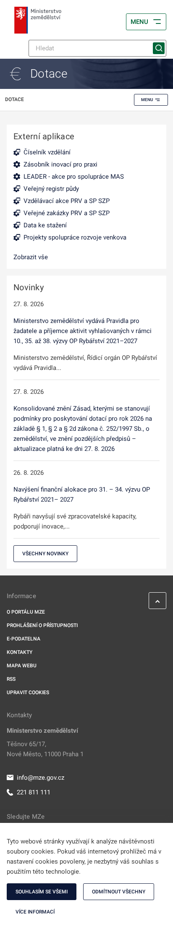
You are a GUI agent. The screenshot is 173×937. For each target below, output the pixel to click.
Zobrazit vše (30, 257)
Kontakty (19, 652)
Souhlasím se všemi (42, 892)
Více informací (35, 912)
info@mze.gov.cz (40, 777)
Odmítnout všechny (118, 892)
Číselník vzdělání (47, 152)
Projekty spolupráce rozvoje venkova (75, 237)
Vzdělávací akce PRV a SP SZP (67, 201)
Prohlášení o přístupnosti (42, 625)
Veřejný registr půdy (51, 189)
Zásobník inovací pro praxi (60, 164)
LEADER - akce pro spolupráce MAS (74, 176)
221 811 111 (33, 792)
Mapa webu (22, 666)
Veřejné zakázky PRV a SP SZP (67, 213)
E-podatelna (23, 639)
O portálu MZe (26, 612)
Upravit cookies (28, 692)
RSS (11, 679)
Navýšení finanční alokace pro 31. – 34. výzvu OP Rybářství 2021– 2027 (81, 494)
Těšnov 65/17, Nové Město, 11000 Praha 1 (45, 749)
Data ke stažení (45, 225)
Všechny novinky (45, 554)
